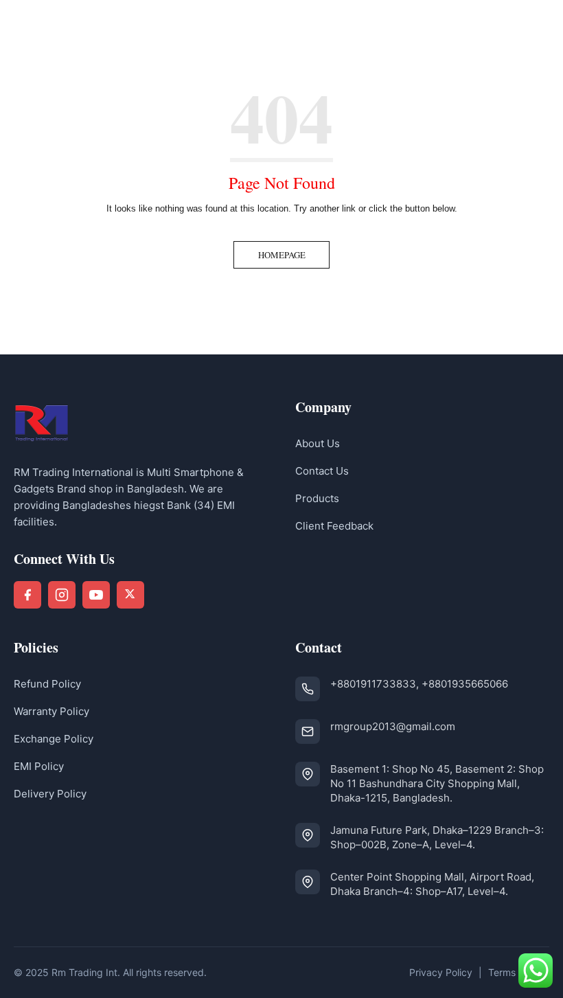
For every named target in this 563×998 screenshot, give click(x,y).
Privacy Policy (440, 972)
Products (317, 498)
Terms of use (517, 972)
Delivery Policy (50, 793)
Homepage (282, 255)
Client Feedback (334, 525)
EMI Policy (39, 766)
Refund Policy (47, 683)
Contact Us (322, 470)
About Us (317, 443)
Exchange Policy (53, 738)
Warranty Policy (51, 711)
